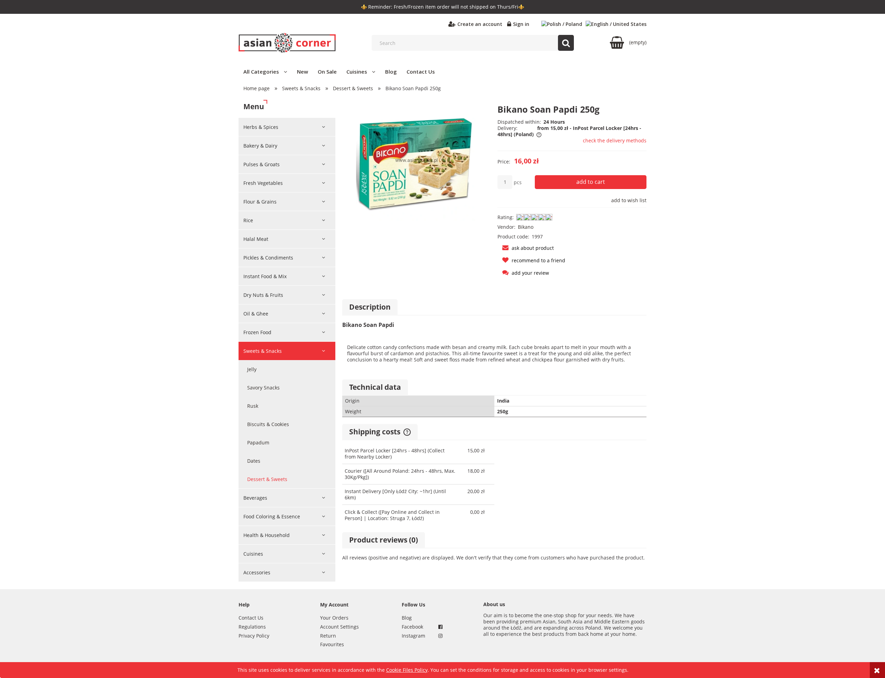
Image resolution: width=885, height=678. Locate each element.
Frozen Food (257, 332)
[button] (525, 248)
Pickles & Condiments (268, 257)
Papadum (258, 442)
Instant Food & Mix (265, 276)
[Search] (566, 43)
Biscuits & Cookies (268, 424)
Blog (407, 617)
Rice (248, 220)
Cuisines (253, 553)
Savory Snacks (263, 387)
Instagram (413, 635)
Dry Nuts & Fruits (263, 295)
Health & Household (266, 535)
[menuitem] (265, 71)
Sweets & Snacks (262, 351)
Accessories (256, 572)
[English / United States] (616, 24)
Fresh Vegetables (263, 183)
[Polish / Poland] (561, 24)
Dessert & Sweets (267, 479)
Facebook (412, 626)
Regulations (252, 626)
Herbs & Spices (260, 127)
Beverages (255, 498)
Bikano (525, 227)
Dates (253, 461)
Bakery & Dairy (260, 145)
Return (328, 635)
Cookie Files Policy (407, 670)
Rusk (252, 406)
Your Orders (334, 617)
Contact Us (251, 617)
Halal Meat (255, 239)
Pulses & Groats (261, 164)
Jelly (252, 369)
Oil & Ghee (255, 313)
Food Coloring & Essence (271, 516)
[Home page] (287, 43)
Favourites (332, 644)
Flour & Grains (260, 201)
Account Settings (339, 626)
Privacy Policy (254, 635)
